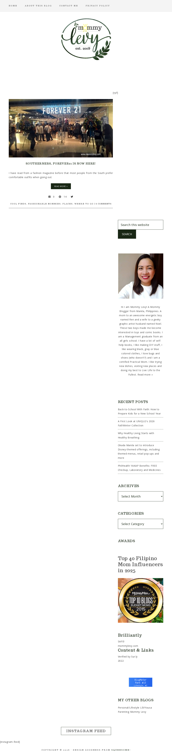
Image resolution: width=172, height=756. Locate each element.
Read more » (145, 374)
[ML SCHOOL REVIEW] (118, 74)
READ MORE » (61, 186)
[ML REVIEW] (102, 74)
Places (67, 204)
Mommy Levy (86, 38)
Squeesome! (121, 750)
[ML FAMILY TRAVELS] (70, 74)
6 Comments (104, 204)
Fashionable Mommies (44, 204)
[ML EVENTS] (54, 74)
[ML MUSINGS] (86, 74)
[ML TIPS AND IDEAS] (134, 74)
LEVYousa (146, 707)
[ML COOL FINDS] (38, 74)
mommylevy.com (128, 645)
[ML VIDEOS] (150, 74)
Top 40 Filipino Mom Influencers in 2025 (140, 564)
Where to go (84, 204)
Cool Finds (18, 204)
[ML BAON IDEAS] (21, 74)
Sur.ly (134, 656)
